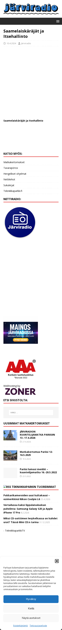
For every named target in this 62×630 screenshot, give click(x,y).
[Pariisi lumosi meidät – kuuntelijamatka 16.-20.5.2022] (10, 476)
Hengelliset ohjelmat (14, 173)
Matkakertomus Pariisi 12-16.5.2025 (36, 453)
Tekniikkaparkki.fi (12, 191)
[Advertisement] (31, 81)
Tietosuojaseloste (38, 625)
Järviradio (26, 43)
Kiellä (31, 608)
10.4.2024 (11, 43)
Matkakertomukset (14, 162)
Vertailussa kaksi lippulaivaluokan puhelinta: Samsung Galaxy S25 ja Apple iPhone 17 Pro (28, 508)
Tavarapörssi (10, 167)
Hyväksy (31, 599)
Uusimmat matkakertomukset (26, 423)
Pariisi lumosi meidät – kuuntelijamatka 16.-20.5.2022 (38, 471)
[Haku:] (31, 412)
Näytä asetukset (31, 617)
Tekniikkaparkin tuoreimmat (34, 487)
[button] (57, 561)
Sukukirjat (8, 185)
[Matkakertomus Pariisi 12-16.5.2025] (10, 458)
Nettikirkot (9, 179)
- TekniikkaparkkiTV (14, 530)
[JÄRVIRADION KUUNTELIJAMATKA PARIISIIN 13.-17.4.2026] (10, 438)
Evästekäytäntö (20, 625)
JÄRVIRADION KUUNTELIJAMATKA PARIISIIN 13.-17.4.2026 (37, 434)
